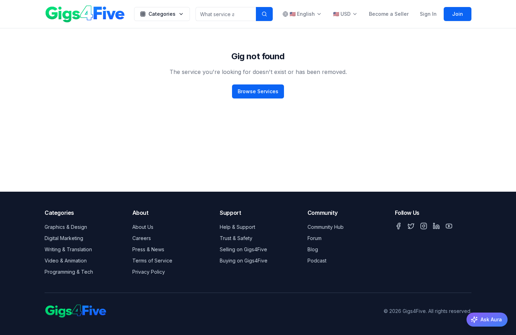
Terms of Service (152, 261)
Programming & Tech (69, 272)
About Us (142, 227)
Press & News (148, 249)
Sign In (428, 14)
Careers (141, 238)
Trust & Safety (236, 238)
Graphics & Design (66, 227)
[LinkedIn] (436, 226)
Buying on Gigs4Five (243, 261)
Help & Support (237, 227)
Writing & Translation (68, 249)
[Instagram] (423, 226)
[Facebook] (398, 226)
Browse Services (258, 91)
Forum (314, 238)
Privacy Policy (148, 272)
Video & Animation (66, 261)
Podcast (316, 261)
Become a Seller (389, 14)
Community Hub (325, 227)
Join (457, 14)
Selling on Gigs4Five (243, 249)
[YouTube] (448, 226)
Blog (312, 249)
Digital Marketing (64, 238)
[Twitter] (411, 226)
